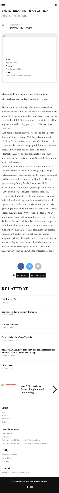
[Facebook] (21, 266)
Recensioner (6, 419)
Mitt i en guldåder (10, 324)
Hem (3, 412)
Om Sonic (6, 461)
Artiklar (5, 415)
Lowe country (7, 434)
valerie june (38, 275)
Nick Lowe (6, 437)
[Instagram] (31, 487)
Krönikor (5, 422)
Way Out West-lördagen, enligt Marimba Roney (21, 440)
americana (22, 275)
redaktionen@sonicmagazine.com (15, 473)
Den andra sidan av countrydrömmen (19, 312)
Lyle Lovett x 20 (9, 299)
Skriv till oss (7, 458)
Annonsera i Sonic (9, 455)
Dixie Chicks (7, 365)
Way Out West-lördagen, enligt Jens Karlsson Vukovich (25, 443)
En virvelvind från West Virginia (17, 337)
